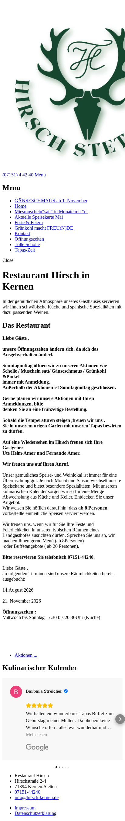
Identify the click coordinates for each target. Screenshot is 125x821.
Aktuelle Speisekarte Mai (39, 217)
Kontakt (22, 233)
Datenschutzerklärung (35, 813)
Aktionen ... (26, 655)
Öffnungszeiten (29, 239)
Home (20, 206)
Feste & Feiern (29, 222)
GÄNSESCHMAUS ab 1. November (51, 200)
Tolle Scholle (27, 244)
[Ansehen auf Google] (16, 692)
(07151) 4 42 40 (17, 174)
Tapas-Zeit (25, 249)
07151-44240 (27, 792)
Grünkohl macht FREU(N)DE (44, 228)
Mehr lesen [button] (36, 734)
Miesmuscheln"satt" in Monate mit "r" (51, 211)
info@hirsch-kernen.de (37, 797)
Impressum (25, 807)
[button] (5, 719)
